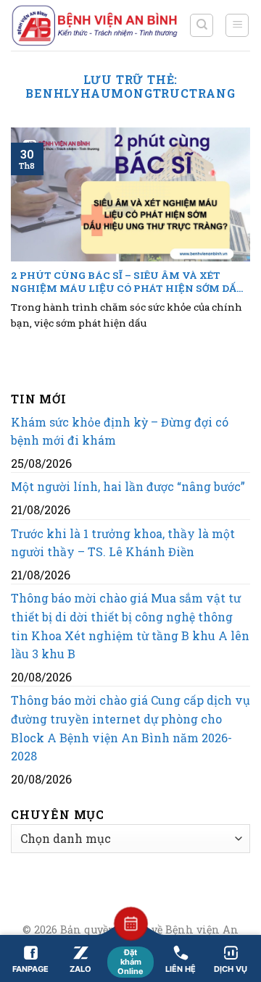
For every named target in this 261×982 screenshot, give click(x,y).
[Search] (201, 25)
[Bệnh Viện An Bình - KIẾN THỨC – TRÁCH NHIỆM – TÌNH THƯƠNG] (94, 25)
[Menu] (237, 25)
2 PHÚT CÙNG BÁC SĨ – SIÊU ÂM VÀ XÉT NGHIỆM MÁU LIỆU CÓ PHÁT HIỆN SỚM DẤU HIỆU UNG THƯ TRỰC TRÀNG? (128, 282)
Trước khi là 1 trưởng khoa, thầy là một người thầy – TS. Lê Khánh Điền (123, 543)
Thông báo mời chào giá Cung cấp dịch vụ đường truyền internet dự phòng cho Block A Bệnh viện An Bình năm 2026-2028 (130, 727)
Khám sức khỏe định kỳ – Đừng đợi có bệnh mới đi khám (119, 431)
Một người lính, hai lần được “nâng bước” (128, 486)
